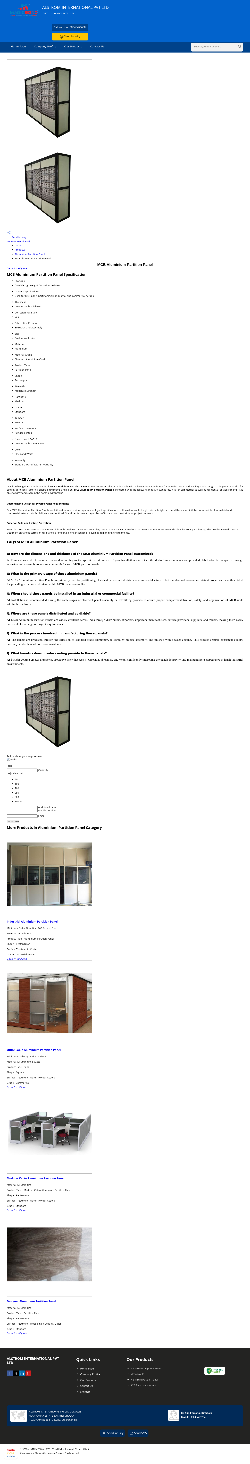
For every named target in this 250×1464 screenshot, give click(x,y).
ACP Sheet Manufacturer (144, 1385)
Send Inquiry (71, 36)
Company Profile (45, 46)
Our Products (73, 46)
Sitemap (85, 1391)
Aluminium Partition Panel (30, 254)
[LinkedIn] (22, 1375)
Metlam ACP (137, 1374)
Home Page (18, 46)
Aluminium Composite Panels (146, 1368)
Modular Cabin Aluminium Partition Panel (35, 1178)
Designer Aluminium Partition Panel (31, 1301)
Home (18, 245)
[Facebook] (10, 1375)
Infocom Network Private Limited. (63, 1452)
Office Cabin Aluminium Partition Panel (34, 1050)
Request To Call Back (18, 241)
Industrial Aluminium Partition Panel (32, 921)
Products (20, 249)
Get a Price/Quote (17, 268)
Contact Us (97, 46)
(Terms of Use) (82, 1449)
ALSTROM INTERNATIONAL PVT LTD (75, 10)
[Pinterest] (28, 1375)
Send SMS (140, 1433)
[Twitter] (16, 1375)
